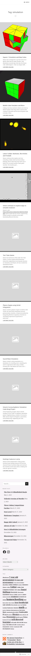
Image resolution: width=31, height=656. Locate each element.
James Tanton (11, 602)
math (21, 607)
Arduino (11, 584)
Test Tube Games (8, 255)
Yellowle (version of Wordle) (14, 499)
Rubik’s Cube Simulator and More (13, 105)
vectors (11, 626)
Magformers (10, 607)
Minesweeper (9, 536)
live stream (14, 605)
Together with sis (21, 624)
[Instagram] (8, 552)
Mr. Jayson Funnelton (14, 638)
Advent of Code (9, 526)
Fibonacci (11, 594)
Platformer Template (11, 515)
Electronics (21, 592)
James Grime (5, 602)
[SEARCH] (26, 483)
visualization (16, 626)
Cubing (19, 589)
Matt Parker (22, 610)
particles (10, 614)
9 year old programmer (19, 582)
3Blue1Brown (6, 577)
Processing (11, 617)
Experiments (6, 594)
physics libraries (23, 614)
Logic (18, 604)
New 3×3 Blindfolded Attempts (15, 529)
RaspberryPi (5, 619)
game (15, 594)
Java (16, 602)
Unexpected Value (10, 540)
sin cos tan (20, 622)
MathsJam (8, 610)
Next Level (8, 512)
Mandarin (16, 607)
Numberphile (23, 612)
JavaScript (23, 602)
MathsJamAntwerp (15, 610)
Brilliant (15, 584)
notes (17, 612)
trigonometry (6, 626)
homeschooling (14, 599)
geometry (15, 597)
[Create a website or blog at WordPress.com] (15, 652)
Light (4, 605)
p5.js (6, 614)
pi (27, 614)
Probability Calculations (15, 644)
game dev (20, 594)
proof (17, 617)
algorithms (5, 584)
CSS (16, 589)
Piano (4, 617)
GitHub (4, 599)
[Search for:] (14, 484)
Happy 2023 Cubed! (10, 522)
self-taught (13, 622)
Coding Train (20, 587)
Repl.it (9, 619)
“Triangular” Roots (14, 640)
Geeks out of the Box (14, 642)
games (24, 594)
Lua (21, 605)
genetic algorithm (7, 596)
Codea (8, 587)
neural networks (11, 612)
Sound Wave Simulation (10, 359)
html (25, 599)
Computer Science (8, 590)
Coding (13, 587)
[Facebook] (4, 552)
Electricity (14, 592)
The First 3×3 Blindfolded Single (15, 492)
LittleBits (8, 605)
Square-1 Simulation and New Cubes (14, 57)
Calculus (20, 584)
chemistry (25, 584)
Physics (15, 614)
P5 (3, 614)
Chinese (4, 587)
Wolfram (12, 628)
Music (4, 612)
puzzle (21, 617)
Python (25, 617)
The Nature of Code (11, 624)
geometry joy (22, 596)
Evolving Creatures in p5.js (11, 459)
